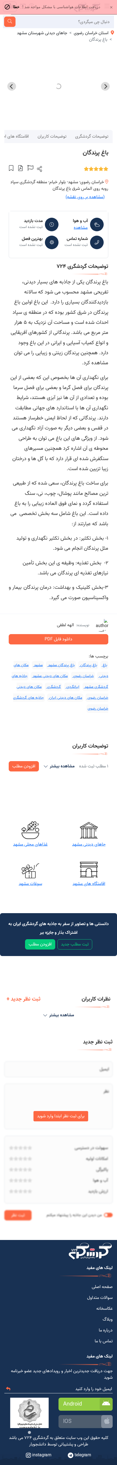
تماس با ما (104, 1341)
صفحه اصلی (102, 1286)
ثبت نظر (18, 1215)
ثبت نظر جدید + (24, 999)
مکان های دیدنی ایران (65, 698)
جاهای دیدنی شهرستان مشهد (42, 33)
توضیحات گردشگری (91, 136)
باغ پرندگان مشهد (61, 665)
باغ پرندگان (88, 665)
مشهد (38, 665)
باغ (104, 665)
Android (72, 1404)
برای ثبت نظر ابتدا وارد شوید (61, 1116)
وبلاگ (108, 1319)
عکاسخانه (104, 1308)
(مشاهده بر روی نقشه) (85, 197)
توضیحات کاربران (52, 136)
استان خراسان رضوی (91, 33)
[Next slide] (11, 86)
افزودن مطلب (23, 766)
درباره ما (106, 1330)
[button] (39, 168)
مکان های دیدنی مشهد (50, 676)
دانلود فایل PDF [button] (58, 639)
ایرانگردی (72, 687)
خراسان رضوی (83, 676)
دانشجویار (37, 1444)
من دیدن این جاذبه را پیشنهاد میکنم (74, 1215)
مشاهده (81, 227)
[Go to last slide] (105, 86)
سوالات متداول (100, 1297)
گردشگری (53, 687)
